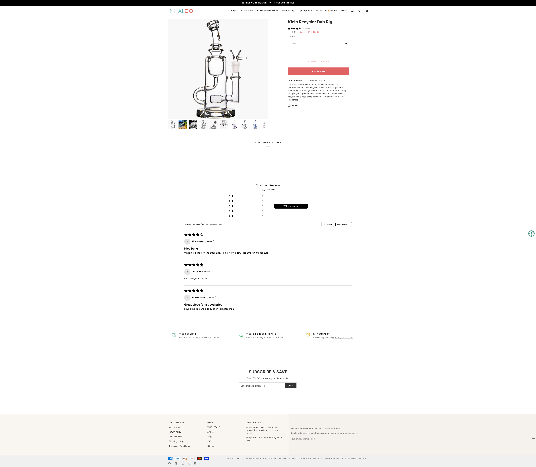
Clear (293, 43)
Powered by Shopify (356, 458)
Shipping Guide (316, 80)
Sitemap (211, 446)
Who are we (174, 427)
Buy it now (318, 71)
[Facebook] (169, 463)
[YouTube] (195, 463)
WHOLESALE (213, 427)
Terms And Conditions (179, 446)
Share (295, 105)
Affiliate (210, 432)
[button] (234, 11)
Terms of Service (302, 458)
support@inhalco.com (342, 337)
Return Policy (175, 432)
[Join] (532, 438)
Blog (209, 436)
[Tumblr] (189, 463)
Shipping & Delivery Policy (328, 458)
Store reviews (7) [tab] (214, 224)
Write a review (291, 206)
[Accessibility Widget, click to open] (531, 233)
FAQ (209, 441)
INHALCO (234, 458)
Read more (293, 100)
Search (250, 458)
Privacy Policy (175, 436)
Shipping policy (176, 441)
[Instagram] (183, 463)
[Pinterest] (176, 463)
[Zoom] (173, 113)
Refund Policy (282, 458)
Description (295, 80)
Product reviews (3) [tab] (194, 224)
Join (290, 386)
